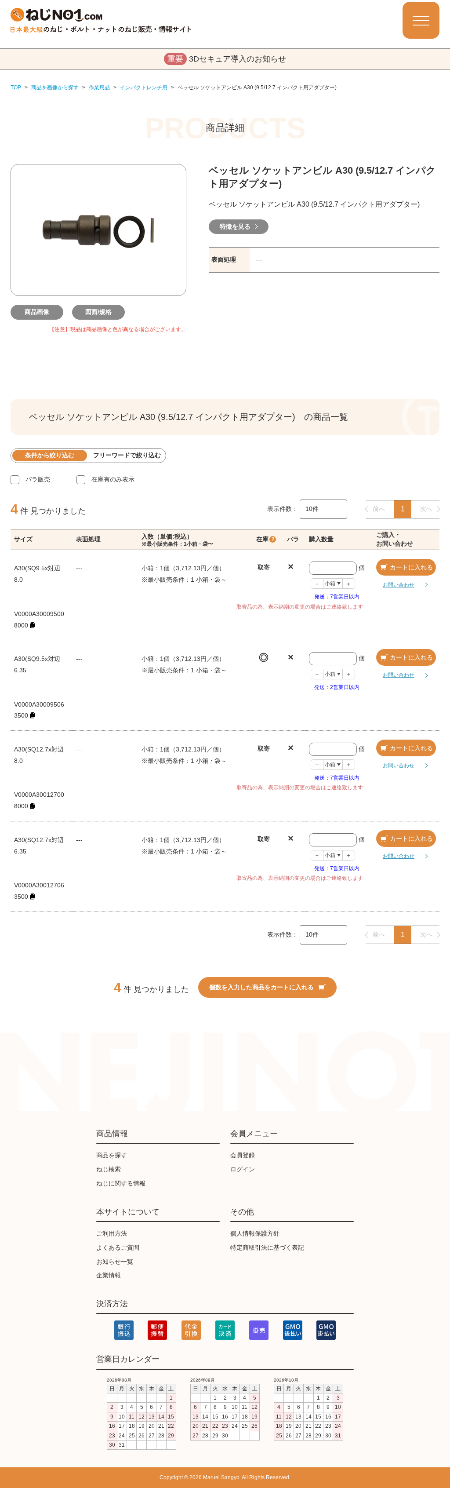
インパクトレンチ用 (143, 87)
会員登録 (242, 1155)
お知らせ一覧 (114, 1261)
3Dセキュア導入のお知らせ (226, 59)
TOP (16, 87)
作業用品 (99, 87)
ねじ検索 (108, 1169)
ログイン (242, 1169)
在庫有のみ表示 (112, 479)
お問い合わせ (398, 585)
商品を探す (111, 1155)
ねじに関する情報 (120, 1183)
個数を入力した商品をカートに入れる (261, 987)
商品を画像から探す (55, 87)
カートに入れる (411, 567)
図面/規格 (98, 311)
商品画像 (37, 311)
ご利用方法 (111, 1233)
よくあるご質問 (117, 1247)
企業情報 (108, 1275)
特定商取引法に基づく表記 (267, 1247)
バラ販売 (37, 479)
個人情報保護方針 (254, 1233)
